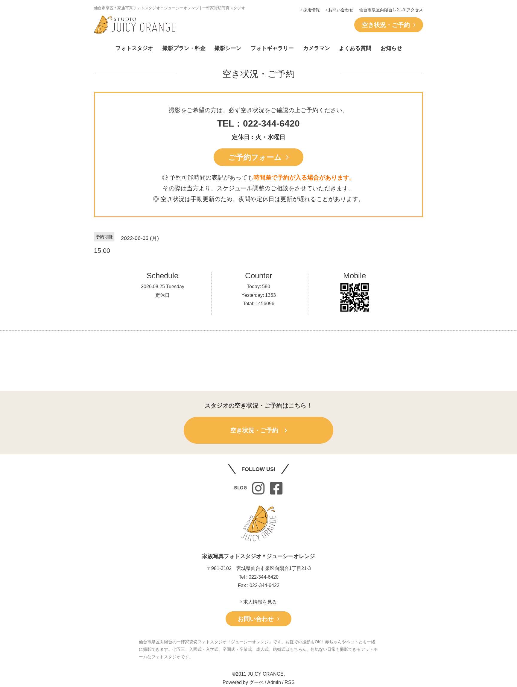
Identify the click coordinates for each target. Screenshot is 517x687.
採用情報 (311, 10)
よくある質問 (355, 48)
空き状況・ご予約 (387, 25)
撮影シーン (228, 48)
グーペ (256, 682)
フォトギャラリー (272, 48)
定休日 (162, 295)
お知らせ (391, 48)
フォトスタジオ (134, 48)
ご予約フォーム (257, 157)
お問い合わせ (340, 10)
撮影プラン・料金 (184, 48)
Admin (274, 682)
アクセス (414, 9)
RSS (290, 682)
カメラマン (316, 48)
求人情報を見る (259, 601)
